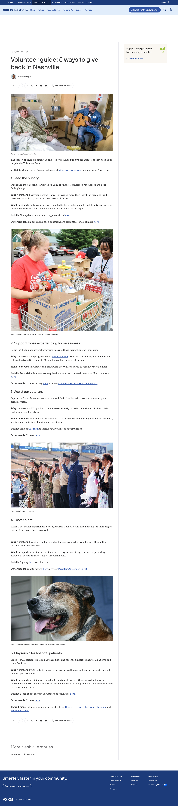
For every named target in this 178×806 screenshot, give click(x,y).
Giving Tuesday (97, 707)
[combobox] (41, 2)
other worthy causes (70, 170)
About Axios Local (116, 776)
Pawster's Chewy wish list (72, 569)
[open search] (164, 9)
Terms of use (152, 780)
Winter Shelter (60, 357)
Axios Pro (57, 2)
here (66, 215)
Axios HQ (134, 785)
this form (33, 429)
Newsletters (24, 2)
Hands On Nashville (76, 707)
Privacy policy (153, 776)
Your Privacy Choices (155, 785)
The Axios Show (85, 2)
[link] (13, 85)
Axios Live (70, 2)
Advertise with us (115, 780)
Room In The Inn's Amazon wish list (77, 383)
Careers (112, 785)
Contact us (113, 789)
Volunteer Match (20, 711)
